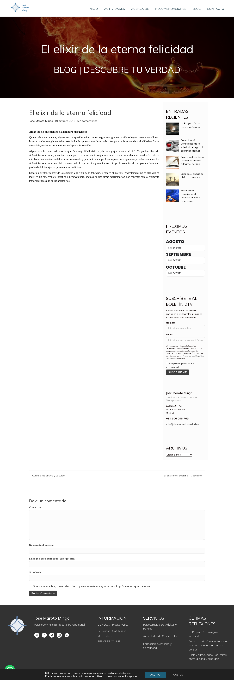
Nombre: (171, 322)
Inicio (93, 9)
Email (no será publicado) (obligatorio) (52, 558)
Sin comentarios (87, 121)
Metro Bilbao (105, 636)
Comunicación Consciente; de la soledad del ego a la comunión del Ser (208, 645)
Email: (169, 334)
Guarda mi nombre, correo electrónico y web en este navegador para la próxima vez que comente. (91, 586)
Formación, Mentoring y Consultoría (157, 645)
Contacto (215, 9)
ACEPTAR (155, 674)
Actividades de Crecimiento (160, 636)
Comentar (35, 507)
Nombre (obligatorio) (41, 544)
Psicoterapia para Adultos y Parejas (160, 626)
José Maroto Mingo (41, 121)
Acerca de (140, 9)
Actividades (114, 9)
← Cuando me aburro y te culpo (47, 475)
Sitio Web (35, 572)
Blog (197, 9)
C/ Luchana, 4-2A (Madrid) (112, 630)
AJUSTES (178, 674)
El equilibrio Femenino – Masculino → (184, 475)
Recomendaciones (170, 9)
